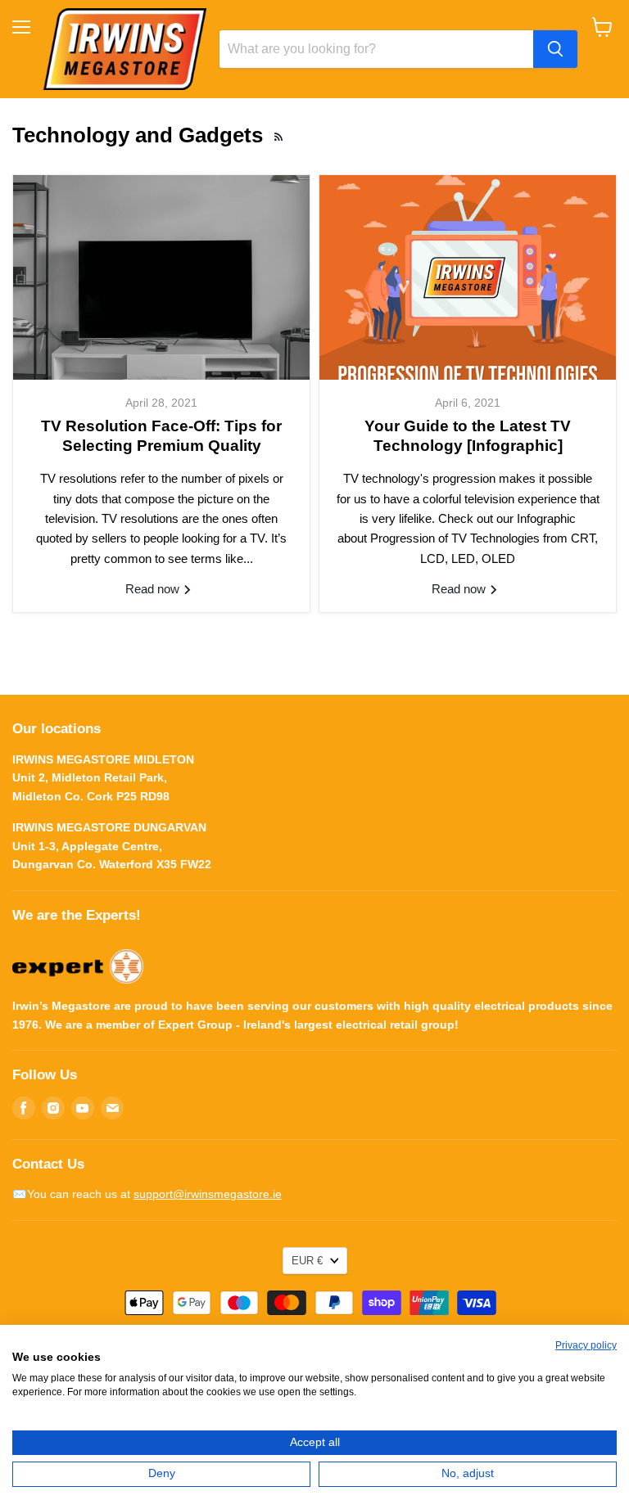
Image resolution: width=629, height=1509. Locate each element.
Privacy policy (586, 1345)
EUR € (307, 1260)
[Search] (555, 49)
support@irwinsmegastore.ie (207, 1193)
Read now (154, 589)
